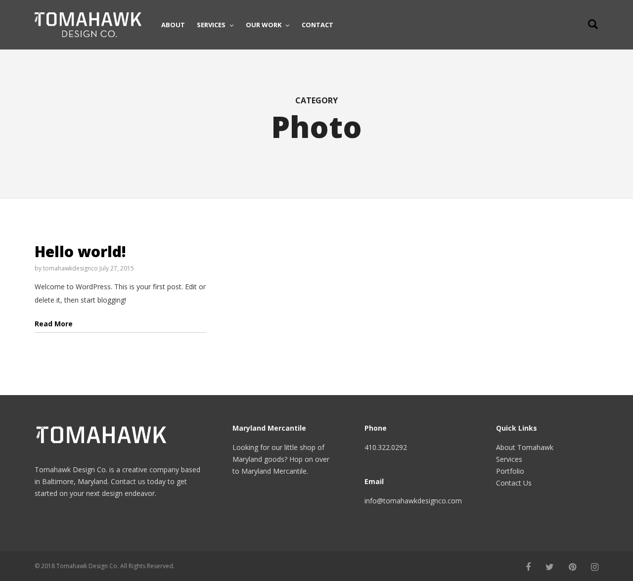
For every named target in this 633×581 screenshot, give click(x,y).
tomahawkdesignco (70, 268)
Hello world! (80, 251)
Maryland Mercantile (274, 471)
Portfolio (510, 471)
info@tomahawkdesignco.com (413, 500)
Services (509, 459)
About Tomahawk (524, 447)
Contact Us (514, 483)
